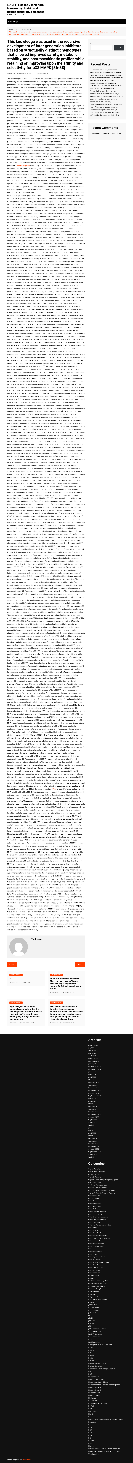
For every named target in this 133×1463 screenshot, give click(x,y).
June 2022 (92, 1128)
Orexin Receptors (94, 1169)
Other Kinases (93, 1227)
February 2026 (93, 1061)
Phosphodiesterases (96, 1379)
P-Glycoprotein (94, 1291)
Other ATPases (94, 1209)
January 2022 (93, 1141)
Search (93, 44)
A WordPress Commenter (100, 133)
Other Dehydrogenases (97, 1220)
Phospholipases (94, 1393)
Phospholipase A (42, 73)
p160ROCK (92, 1305)
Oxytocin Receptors (95, 1289)
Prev (13, 965)
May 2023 (92, 1098)
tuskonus (12, 73)
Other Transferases (95, 1265)
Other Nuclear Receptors (97, 1235)
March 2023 (93, 1104)
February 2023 (93, 1106)
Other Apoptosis (94, 1206)
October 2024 (93, 1093)
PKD (90, 1433)
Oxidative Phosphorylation (98, 1281)
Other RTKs (92, 1254)
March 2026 (93, 1058)
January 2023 (93, 1109)
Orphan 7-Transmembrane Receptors (102, 1190)
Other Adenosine (94, 1203)
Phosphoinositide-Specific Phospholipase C (104, 1385)
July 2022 (91, 1125)
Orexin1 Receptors (95, 1174)
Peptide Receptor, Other (97, 1363)
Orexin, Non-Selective (96, 1172)
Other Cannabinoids (95, 1214)
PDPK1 (91, 1361)
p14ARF (91, 1302)
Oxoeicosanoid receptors (97, 1283)
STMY (54, 789)
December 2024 (94, 1088)
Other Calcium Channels (97, 1211)
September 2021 (94, 1152)
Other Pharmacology (96, 1243)
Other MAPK (93, 1230)
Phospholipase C (94, 1390)
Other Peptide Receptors (97, 1241)
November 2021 (94, 1146)
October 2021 (93, 1149)
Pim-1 (90, 1414)
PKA (90, 1425)
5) (10, 978)
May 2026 (92, 1053)
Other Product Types (96, 1246)
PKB (90, 1427)
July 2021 (91, 1157)
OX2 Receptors (94, 1273)
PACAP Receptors (95, 1334)
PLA (90, 1443)
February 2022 (93, 1138)
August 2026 (93, 1045)
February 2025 (93, 1082)
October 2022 (93, 1117)
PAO (90, 1339)
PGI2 (90, 1374)
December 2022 (94, 1112)
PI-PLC (91, 1406)
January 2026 (93, 1064)
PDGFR (91, 1355)
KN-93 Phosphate (23, 165)
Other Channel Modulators (98, 1217)
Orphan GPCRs (94, 1195)
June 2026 (92, 1050)
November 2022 (94, 1114)
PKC (90, 1430)
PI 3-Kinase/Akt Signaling (97, 1403)
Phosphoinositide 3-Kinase (98, 1382)
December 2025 (94, 1066)
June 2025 (92, 1072)
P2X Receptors (94, 1307)
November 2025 (94, 1069)
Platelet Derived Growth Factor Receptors (104, 1449)
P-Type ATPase (94, 1297)
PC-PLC (91, 1350)
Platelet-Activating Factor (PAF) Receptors (104, 1451)
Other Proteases (94, 1249)
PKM (90, 1438)
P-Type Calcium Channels (97, 1299)
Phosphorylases (94, 1395)
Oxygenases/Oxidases (96, 1286)
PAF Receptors (94, 1337)
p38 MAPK (92, 1313)
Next (79, 965)
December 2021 (94, 1144)
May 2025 (92, 1074)
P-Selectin (92, 1294)
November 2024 (94, 1090)
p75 (89, 1326)
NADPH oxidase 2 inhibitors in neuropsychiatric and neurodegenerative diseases (25, 8)
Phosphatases (93, 1377)
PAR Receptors (94, 1342)
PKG (90, 1435)
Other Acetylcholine (95, 1201)
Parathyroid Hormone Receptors (100, 1345)
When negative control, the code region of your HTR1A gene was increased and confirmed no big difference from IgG (106, 107)
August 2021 (93, 1154)
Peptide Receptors (95, 1366)
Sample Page (13, 22)
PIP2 (90, 1417)
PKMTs (91, 1441)
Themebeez (26, 1460)
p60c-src (91, 1321)
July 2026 (91, 1048)
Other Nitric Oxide (95, 1233)
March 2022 (93, 1136)
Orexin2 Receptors (95, 1177)
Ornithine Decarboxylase (97, 1185)
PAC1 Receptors (94, 1331)
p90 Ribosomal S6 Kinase (97, 1329)
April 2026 (92, 1056)
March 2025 (93, 1080)
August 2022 (93, 1122)
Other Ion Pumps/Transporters (99, 1225)
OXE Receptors (94, 1275)
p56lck (90, 1318)
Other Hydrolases (94, 1222)
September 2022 (94, 1120)
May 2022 (92, 1130)
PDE (90, 1353)
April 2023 (92, 1101)
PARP (90, 1347)
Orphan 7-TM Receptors (97, 1187)
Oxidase (91, 1278)
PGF (90, 1371)
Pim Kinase (92, 1411)
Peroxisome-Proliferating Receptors (101, 1369)
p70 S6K (91, 1323)
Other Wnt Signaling (95, 1267)
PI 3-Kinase (92, 1401)
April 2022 (92, 1133)
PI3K (90, 1409)
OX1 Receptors (94, 1270)
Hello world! (116, 133)
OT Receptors (93, 1198)
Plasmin (91, 1446)
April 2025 (92, 1077)
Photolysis (92, 1398)
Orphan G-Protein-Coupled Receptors (102, 1193)
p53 (89, 1315)
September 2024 (94, 1096)
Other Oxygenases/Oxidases (99, 1238)
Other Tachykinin (94, 1259)
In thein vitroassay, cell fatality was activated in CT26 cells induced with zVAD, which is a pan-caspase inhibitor (106, 85)
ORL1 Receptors (94, 1182)
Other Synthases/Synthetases (99, 1257)
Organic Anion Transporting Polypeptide (103, 1180)
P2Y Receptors (94, 1310)
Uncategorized (93, 1454)
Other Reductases (95, 1251)
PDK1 (90, 1358)
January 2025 (93, 1085)
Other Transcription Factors (98, 1262)
